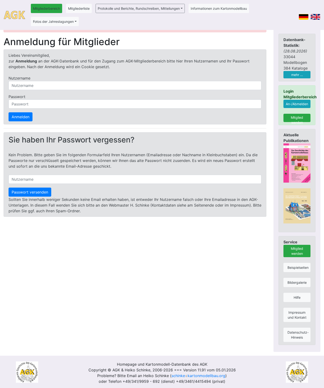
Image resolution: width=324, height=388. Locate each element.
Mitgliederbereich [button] (46, 8)
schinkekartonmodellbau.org (198, 375)
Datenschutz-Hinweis (298, 334)
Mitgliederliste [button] (79, 8)
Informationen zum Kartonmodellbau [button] (219, 8)
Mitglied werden (297, 118)
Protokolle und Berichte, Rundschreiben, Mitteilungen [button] (139, 8)
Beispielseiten (298, 267)
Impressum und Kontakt (297, 314)
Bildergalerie (297, 282)
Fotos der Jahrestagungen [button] (53, 21)
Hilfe (297, 297)
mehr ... (297, 75)
